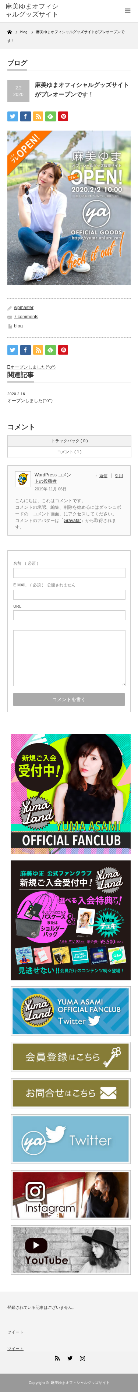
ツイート (15, 1332)
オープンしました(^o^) (33, 367)
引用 (119, 475)
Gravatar (72, 520)
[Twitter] (69, 1357)
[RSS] (56, 1357)
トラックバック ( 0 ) (69, 440)
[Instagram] (81, 1357)
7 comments (26, 316)
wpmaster (23, 307)
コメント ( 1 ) (69, 452)
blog (18, 326)
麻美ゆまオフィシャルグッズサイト (32, 10)
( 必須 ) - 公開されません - (45, 585)
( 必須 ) (25, 563)
